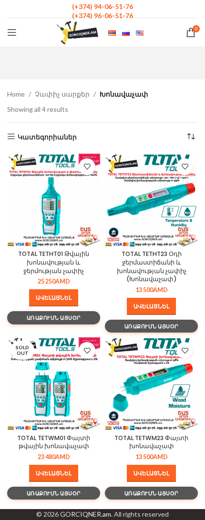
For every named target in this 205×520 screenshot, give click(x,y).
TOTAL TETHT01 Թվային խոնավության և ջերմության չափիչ (53, 262)
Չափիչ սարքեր (62, 94)
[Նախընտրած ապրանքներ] (87, 166)
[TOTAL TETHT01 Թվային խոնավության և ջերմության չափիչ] (53, 200)
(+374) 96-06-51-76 (102, 15)
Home (16, 94)
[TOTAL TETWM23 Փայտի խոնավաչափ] (151, 383)
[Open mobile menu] (11, 32)
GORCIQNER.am (85, 514)
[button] (53, 297)
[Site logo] (78, 32)
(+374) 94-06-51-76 (102, 6)
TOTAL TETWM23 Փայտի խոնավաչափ (151, 442)
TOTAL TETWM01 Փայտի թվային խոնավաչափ (53, 442)
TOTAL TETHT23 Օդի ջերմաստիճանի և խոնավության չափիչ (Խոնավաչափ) (151, 266)
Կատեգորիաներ (47, 136)
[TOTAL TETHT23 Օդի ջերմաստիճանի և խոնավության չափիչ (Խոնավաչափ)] (151, 200)
